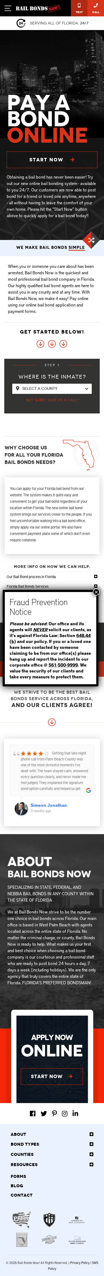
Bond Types (25, 1144)
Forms (18, 1176)
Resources (24, 1164)
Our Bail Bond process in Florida (31, 576)
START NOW (47, 160)
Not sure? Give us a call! (52, 399)
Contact (22, 1195)
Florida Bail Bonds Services (28, 586)
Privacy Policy (80, 1262)
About (18, 1134)
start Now (47, 1076)
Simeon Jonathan (49, 805)
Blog (17, 1186)
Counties (22, 1154)
